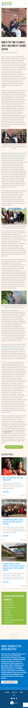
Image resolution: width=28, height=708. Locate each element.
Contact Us (14, 692)
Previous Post (14, 635)
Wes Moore (8, 610)
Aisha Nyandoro (9, 602)
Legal (14, 695)
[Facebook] (11, 698)
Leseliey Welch (8, 605)
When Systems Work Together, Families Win (13, 479)
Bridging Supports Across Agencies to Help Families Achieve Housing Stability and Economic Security (14, 567)
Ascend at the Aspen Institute (17, 156)
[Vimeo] (16, 698)
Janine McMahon (9, 622)
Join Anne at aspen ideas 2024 (14, 447)
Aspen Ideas (11, 310)
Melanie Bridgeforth (10, 607)
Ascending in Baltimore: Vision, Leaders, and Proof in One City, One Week (13, 521)
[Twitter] (14, 698)
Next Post (14, 638)
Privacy (21, 692)
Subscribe (7, 692)
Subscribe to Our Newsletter (9, 682)
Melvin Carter (8, 617)
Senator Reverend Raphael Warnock (14, 620)
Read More (6, 492)
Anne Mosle (4, 52)
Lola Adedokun (9, 614)
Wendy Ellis (8, 612)
